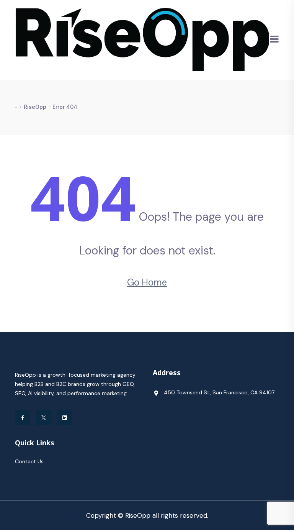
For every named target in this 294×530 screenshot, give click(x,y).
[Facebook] (22, 417)
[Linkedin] (64, 417)
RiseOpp (35, 106)
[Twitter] (43, 417)
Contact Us (29, 461)
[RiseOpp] (142, 39)
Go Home (147, 282)
